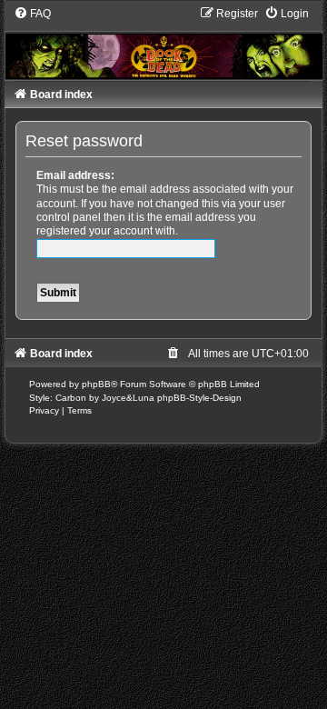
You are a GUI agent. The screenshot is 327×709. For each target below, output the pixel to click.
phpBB (96, 384)
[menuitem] (32, 13)
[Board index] (164, 42)
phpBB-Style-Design (199, 398)
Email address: (75, 175)
